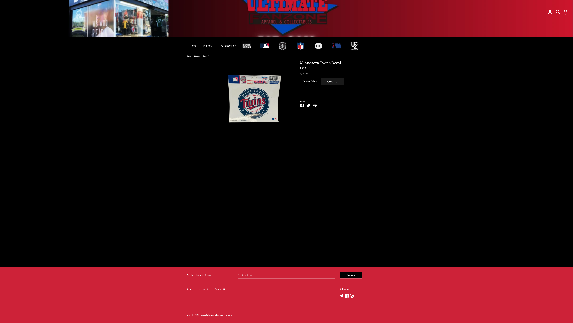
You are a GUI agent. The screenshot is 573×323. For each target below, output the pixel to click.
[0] (566, 10)
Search (190, 289)
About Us (204, 289)
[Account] (550, 10)
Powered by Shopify (224, 315)
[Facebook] (347, 295)
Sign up (351, 275)
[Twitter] (342, 295)
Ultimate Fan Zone (208, 315)
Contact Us (220, 289)
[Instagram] (352, 295)
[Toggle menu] (542, 12)
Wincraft (305, 73)
